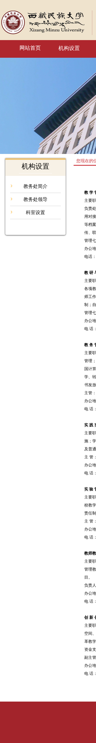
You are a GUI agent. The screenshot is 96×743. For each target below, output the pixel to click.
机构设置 (69, 48)
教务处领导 (35, 199)
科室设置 (35, 212)
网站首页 (30, 48)
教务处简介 (35, 186)
